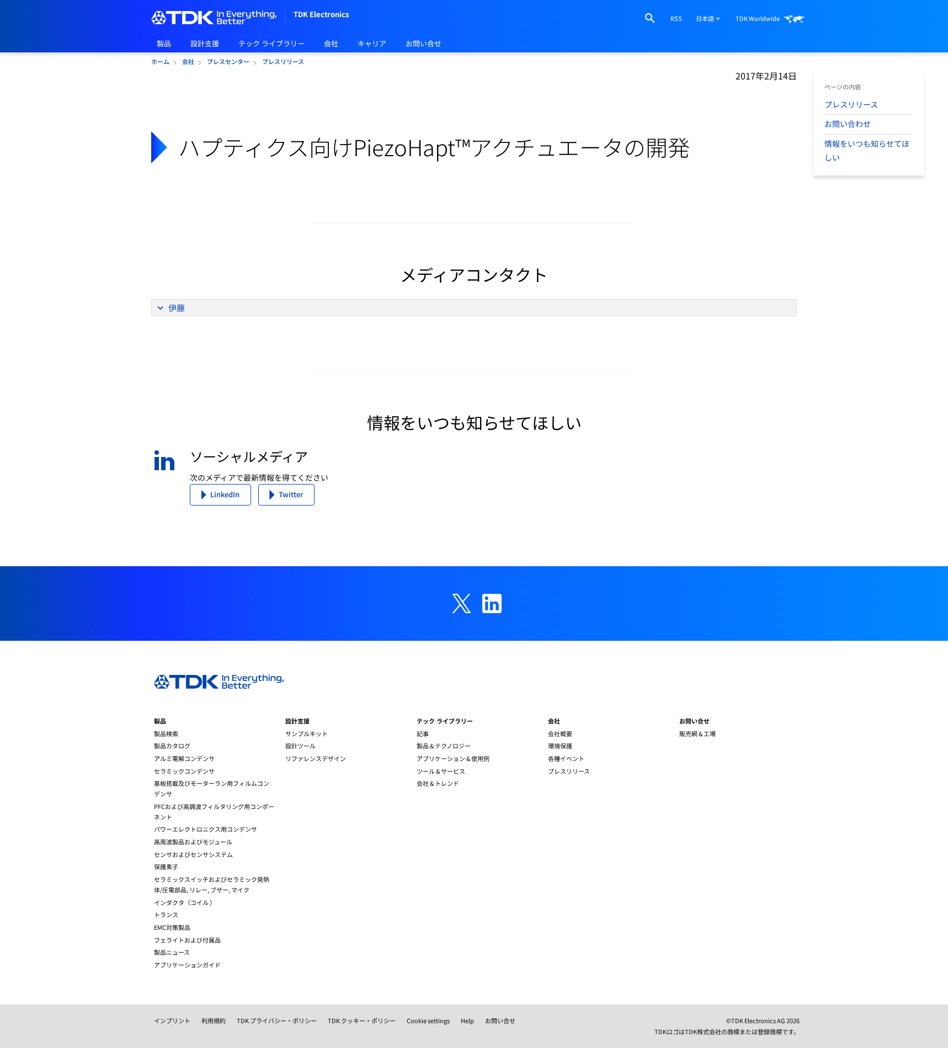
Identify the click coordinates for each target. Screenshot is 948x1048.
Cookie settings (428, 1020)
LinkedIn (224, 494)
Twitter (291, 494)
